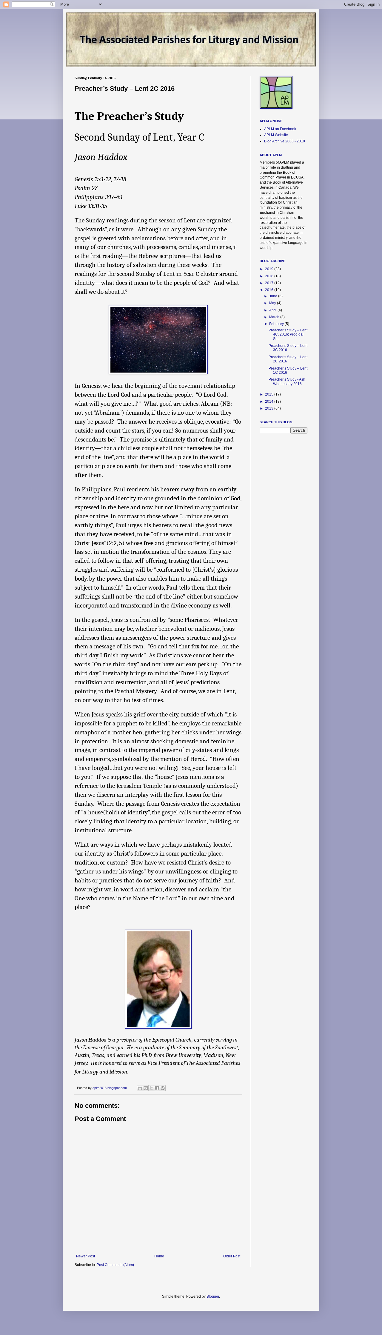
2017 (269, 283)
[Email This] (140, 1088)
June (273, 296)
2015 (269, 394)
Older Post (231, 1256)
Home (159, 1256)
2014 (269, 401)
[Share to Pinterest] (163, 1088)
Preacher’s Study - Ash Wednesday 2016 (287, 381)
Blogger (213, 1296)
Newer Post (85, 1256)
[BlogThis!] (146, 1088)
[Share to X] (151, 1088)
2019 (269, 269)
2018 (269, 276)
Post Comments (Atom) (115, 1265)
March (274, 317)
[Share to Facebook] (157, 1088)
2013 (269, 408)
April (273, 310)
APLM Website (276, 135)
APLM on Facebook (280, 129)
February (277, 324)
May (273, 303)
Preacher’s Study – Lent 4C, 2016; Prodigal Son (288, 334)
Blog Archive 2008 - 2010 (284, 141)
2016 (269, 290)
